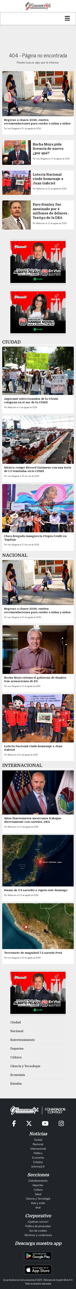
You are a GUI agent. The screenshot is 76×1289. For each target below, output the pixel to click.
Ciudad (15, 1022)
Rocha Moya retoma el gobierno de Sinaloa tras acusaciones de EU (35, 679)
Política (38, 1152)
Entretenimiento (22, 1040)
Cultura (16, 1057)
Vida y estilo (38, 1202)
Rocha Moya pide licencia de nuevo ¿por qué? (48, 148)
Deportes (16, 1048)
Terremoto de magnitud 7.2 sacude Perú (33, 952)
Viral (38, 1207)
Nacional (16, 1031)
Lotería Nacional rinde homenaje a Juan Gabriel (48, 179)
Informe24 (38, 1166)
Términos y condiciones (38, 1234)
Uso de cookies (38, 1230)
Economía (17, 1075)
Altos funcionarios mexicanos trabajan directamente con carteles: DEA (32, 820)
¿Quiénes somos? (38, 1221)
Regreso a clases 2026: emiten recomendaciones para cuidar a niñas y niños (37, 121)
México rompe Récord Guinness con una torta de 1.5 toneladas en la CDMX (37, 469)
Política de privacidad (38, 1225)
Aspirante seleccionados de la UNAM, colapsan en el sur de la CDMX (31, 400)
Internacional (38, 1148)
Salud (38, 1193)
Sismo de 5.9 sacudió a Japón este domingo (36, 890)
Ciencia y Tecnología (25, 1066)
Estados (16, 1083)
